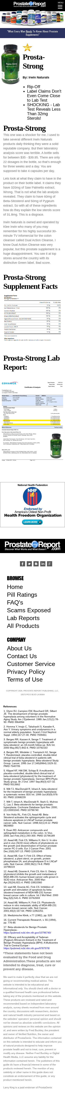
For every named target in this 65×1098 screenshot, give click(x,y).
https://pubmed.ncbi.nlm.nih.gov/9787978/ (27, 948)
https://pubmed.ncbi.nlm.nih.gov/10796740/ (27, 932)
